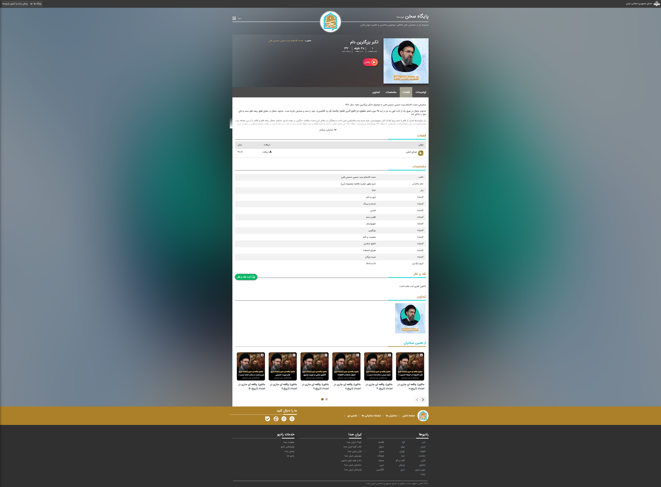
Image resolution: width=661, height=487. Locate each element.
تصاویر (376, 92)
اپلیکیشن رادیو (287, 447)
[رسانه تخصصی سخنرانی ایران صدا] (292, 419)
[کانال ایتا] (276, 419)
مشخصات (391, 92)
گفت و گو (400, 461)
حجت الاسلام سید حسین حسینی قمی (285, 41)
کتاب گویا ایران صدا (352, 447)
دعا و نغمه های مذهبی (351, 461)
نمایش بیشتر (326, 130)
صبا (403, 456)
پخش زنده (289, 451)
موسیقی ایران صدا (352, 456)
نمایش (422, 465)
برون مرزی (420, 470)
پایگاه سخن (413, 16)
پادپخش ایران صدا (352, 470)
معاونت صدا (288, 442)
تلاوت (422, 451)
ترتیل (381, 447)
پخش (367, 62)
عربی (382, 465)
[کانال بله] (268, 419)
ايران (423, 447)
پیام (403, 447)
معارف (381, 461)
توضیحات (421, 92)
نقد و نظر (420, 274)
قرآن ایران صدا (354, 451)
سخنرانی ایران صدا (352, 465)
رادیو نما (290, 456)
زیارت (422, 474)
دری (403, 470)
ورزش (402, 465)
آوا (403, 442)
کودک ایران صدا (354, 442)
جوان (381, 451)
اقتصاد (381, 442)
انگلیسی (380, 470)
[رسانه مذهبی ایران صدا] (284, 419)
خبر (423, 442)
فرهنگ (380, 456)
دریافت (265, 152)
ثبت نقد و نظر (244, 277)
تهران (402, 451)
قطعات (406, 92)
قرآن (423, 461)
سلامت (422, 456)
